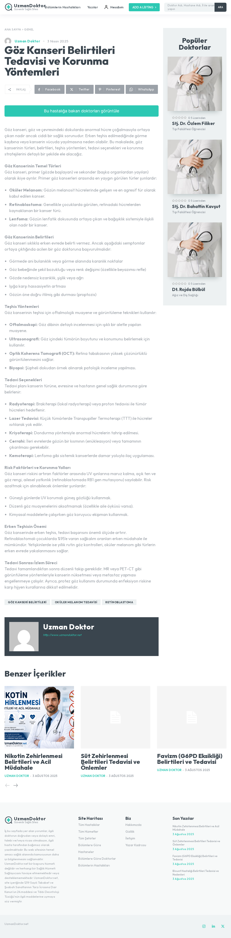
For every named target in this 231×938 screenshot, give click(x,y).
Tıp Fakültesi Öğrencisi (188, 129)
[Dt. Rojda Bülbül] (195, 249)
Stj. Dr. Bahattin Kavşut (196, 206)
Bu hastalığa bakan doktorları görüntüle (81, 111)
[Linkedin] (213, 926)
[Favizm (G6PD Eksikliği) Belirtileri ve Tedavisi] (191, 717)
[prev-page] (8, 786)
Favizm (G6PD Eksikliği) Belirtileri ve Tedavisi (189, 758)
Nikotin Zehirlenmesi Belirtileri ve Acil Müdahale (33, 761)
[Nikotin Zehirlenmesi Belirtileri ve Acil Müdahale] (39, 717)
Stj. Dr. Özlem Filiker (193, 123)
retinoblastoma (119, 602)
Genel (29, 29)
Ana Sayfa (13, 29)
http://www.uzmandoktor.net (62, 635)
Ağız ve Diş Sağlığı (185, 295)
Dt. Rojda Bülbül (188, 289)
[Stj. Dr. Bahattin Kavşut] (195, 167)
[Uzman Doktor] (9, 41)
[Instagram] (204, 926)
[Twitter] (222, 926)
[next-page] (15, 786)
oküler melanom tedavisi (76, 602)
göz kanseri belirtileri (27, 602)
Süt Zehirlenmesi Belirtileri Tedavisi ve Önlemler (110, 761)
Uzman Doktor (27, 41)
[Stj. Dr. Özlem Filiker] (195, 84)
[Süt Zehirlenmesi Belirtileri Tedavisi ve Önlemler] (115, 717)
